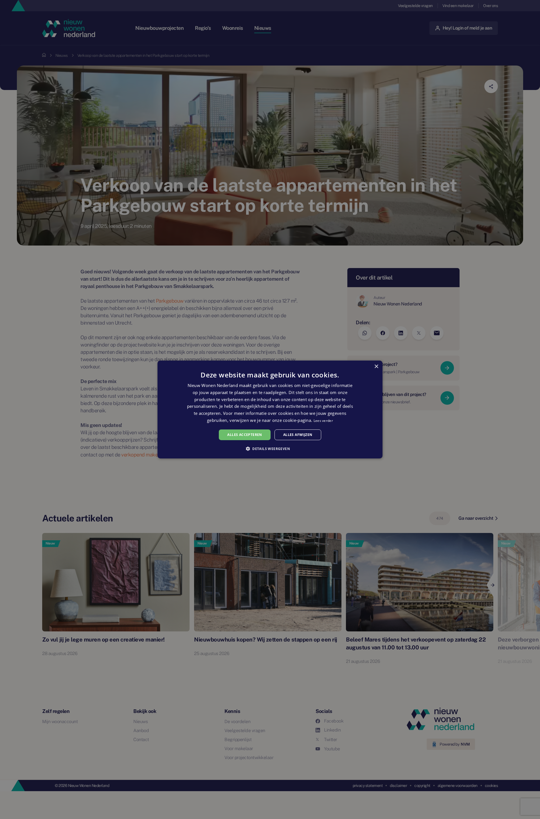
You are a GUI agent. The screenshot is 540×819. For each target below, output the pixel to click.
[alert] (270, 409)
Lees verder (323, 420)
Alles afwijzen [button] (297, 434)
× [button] (376, 366)
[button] (270, 448)
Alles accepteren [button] (244, 434)
